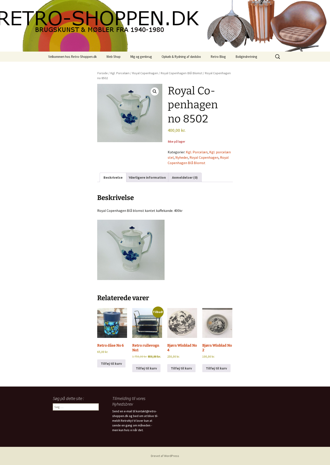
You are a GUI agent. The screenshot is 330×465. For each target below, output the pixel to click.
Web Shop (113, 56)
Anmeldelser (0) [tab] (185, 177)
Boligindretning (246, 56)
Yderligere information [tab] (147, 177)
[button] (155, 91)
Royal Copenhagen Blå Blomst (181, 73)
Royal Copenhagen (145, 73)
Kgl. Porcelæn (120, 73)
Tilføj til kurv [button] (111, 363)
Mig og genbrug (141, 56)
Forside (102, 73)
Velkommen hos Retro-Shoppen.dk (72, 56)
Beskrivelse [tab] (113, 177)
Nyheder (181, 157)
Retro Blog (218, 56)
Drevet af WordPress (165, 456)
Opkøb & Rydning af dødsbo (181, 56)
